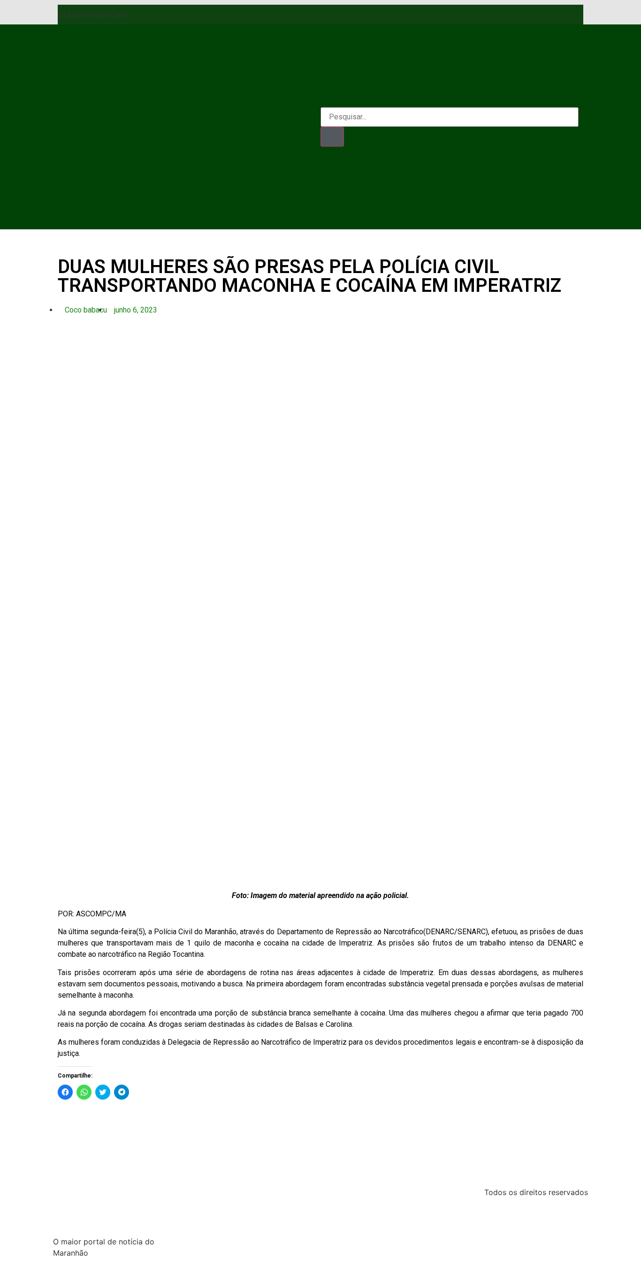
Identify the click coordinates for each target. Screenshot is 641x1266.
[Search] (332, 137)
